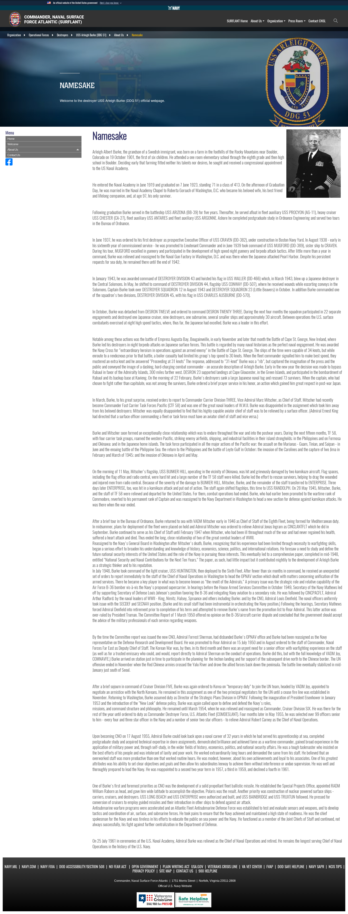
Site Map (165, 871)
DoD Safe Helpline (291, 866)
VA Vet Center (252, 866)
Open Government (145, 866)
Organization (275, 20)
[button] (111, 3)
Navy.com (29, 866)
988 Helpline (207, 871)
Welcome (12, 144)
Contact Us (13, 155)
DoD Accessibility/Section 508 (81, 866)
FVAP (269, 866)
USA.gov (197, 866)
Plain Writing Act (176, 866)
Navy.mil (11, 866)
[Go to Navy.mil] (174, 7)
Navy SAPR (316, 866)
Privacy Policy (143, 871)
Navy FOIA (47, 866)
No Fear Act (117, 866)
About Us (256, 20)
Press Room (295, 20)
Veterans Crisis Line (222, 866)
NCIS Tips (335, 866)
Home (10, 138)
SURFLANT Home (237, 20)
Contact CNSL (317, 20)
